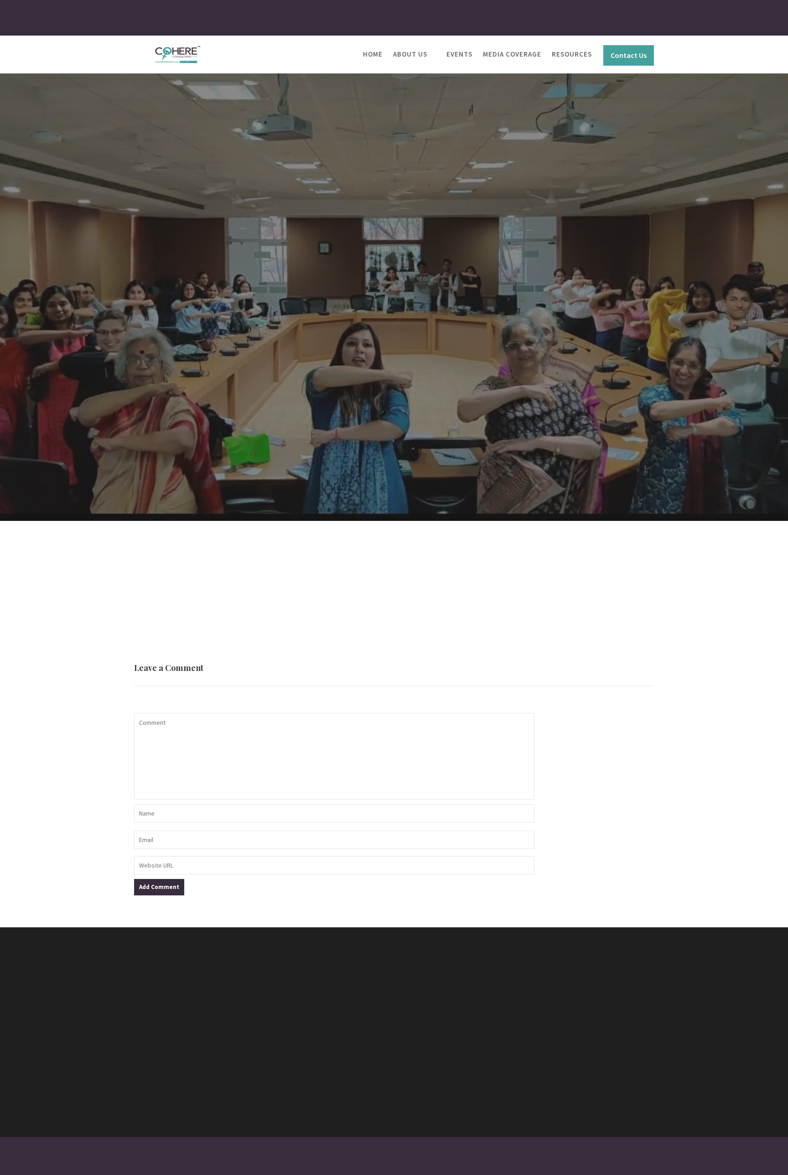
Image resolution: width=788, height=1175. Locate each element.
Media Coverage (512, 54)
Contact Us (629, 55)
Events (459, 54)
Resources (572, 54)
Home (373, 54)
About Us (410, 54)
